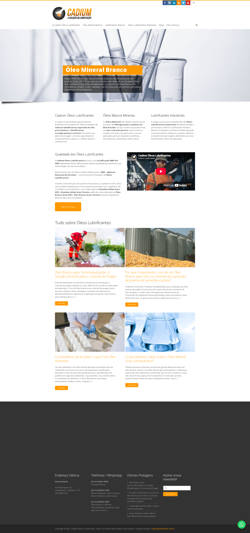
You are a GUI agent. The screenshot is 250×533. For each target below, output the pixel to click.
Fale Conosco (68, 206)
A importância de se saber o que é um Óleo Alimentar (85, 359)
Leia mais (61, 303)
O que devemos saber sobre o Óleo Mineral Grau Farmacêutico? (155, 359)
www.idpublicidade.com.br (162, 528)
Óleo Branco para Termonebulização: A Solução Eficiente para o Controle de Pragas (85, 274)
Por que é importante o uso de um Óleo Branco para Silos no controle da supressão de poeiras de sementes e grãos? (155, 276)
